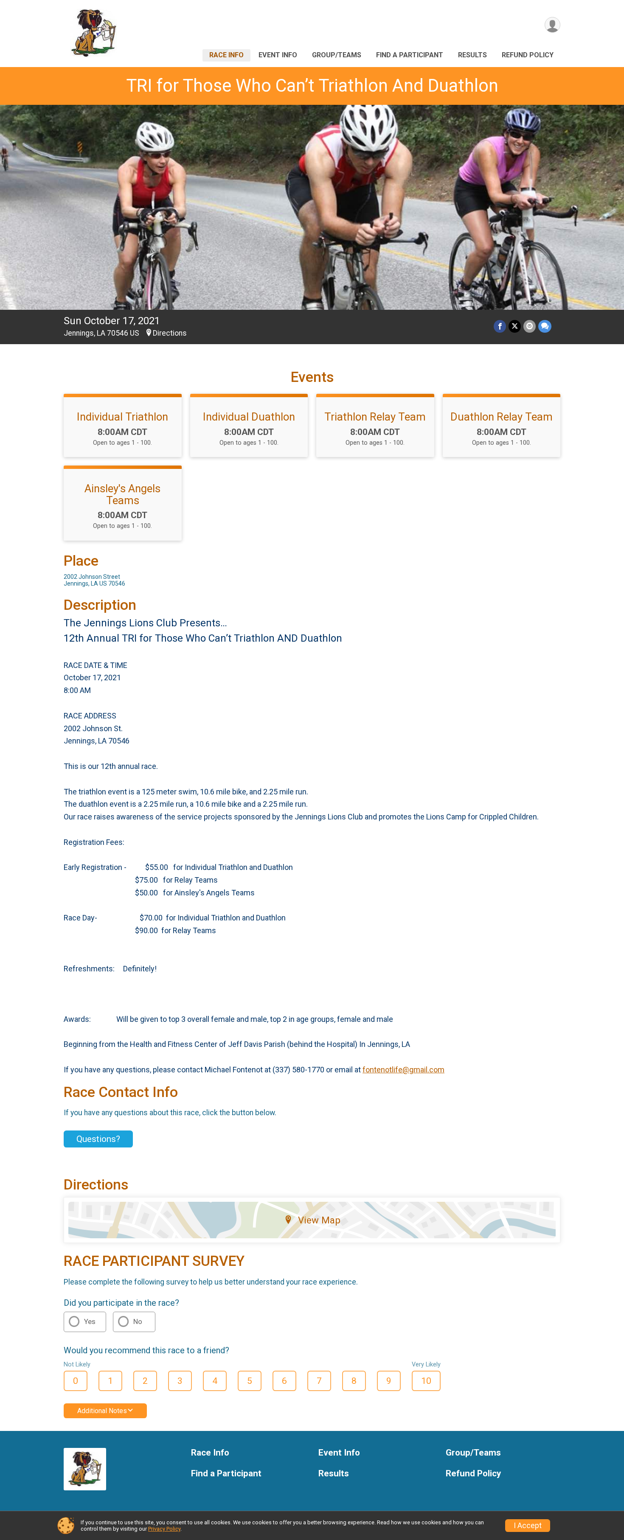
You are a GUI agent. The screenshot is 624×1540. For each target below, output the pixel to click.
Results (472, 55)
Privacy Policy (164, 1529)
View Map (319, 1220)
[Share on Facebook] (500, 326)
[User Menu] (552, 25)
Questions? (98, 1139)
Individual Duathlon (249, 416)
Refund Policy (528, 55)
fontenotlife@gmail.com (403, 1069)
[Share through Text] (544, 326)
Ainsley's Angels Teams (122, 494)
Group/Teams (336, 55)
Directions (170, 333)
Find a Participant (409, 55)
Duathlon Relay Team (501, 416)
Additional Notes (102, 1411)
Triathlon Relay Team (375, 416)
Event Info (278, 55)
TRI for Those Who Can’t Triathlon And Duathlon (312, 85)
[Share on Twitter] (515, 326)
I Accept (528, 1525)
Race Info (226, 55)
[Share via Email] (529, 326)
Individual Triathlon (122, 416)
